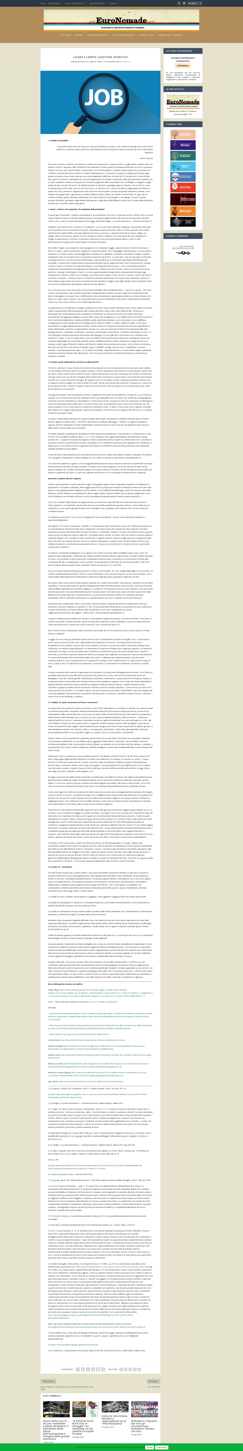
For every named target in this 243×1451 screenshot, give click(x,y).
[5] (49, 1133)
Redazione (84, 61)
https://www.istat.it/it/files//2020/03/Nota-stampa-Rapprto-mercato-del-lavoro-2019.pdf (87, 1165)
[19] (121, 843)
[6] (104, 284)
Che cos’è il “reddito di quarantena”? (103, 1002)
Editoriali (65, 35)
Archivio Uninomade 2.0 (74, 3)
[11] (139, 496)
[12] (67, 547)
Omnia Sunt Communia (170, 35)
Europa (79, 35)
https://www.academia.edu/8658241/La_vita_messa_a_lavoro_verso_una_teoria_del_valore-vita (109, 1267)
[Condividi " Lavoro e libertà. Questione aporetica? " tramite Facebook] (77, 1369)
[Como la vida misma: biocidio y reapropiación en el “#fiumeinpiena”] (115, 1406)
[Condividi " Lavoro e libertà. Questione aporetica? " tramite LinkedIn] (93, 1369)
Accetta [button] (150, 1447)
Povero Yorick (146, 35)
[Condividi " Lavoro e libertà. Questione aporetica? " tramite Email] (98, 1369)
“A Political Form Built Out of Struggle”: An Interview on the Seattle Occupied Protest (83, 1427)
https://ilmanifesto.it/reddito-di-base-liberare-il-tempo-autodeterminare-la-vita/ (93, 1040)
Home (43, 3)
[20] (90, 878)
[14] (122, 613)
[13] (86, 607)
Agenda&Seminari (97, 3)
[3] (150, 221)
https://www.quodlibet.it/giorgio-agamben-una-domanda (75, 1344)
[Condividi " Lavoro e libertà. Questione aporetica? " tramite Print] (103, 1369)
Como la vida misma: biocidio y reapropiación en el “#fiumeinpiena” (115, 1419)
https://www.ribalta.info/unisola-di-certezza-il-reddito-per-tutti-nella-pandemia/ (91, 1081)
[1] (49, 1088)
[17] (124, 687)
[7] (49, 1151)
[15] (117, 624)
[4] (108, 233)
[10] (139, 457)
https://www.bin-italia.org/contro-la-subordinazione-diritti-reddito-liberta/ (79, 1034)
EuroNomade (54, 3)
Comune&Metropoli (97, 35)
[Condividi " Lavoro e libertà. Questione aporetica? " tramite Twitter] (82, 1369)
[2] (85, 221)
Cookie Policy (162, 1447)
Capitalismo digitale (123, 35)
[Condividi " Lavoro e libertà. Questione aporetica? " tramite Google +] (87, 1369)
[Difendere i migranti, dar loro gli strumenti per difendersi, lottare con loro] (144, 1409)
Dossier (113, 3)
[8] (73, 389)
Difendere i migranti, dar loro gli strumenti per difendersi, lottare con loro (144, 1426)
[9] (89, 395)
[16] (49, 1264)
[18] (59, 702)
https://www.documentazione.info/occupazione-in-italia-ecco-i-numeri (76, 1168)
